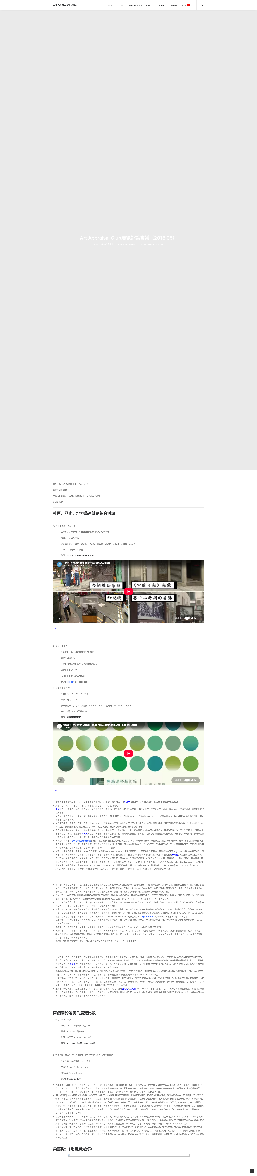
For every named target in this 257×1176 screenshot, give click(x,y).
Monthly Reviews (128, 244)
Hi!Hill (70, 682)
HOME (111, 5)
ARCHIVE (163, 5)
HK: (185, 5)
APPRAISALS (134, 5)
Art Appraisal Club (153, 244)
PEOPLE (121, 5)
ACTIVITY (150, 5)
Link (55, 628)
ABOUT (174, 5)
